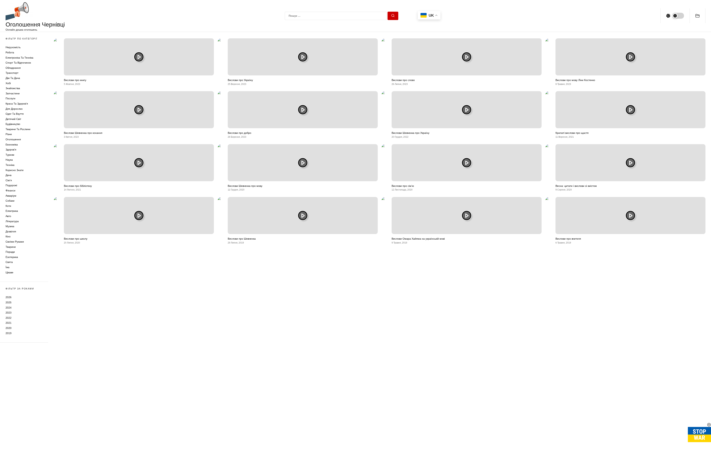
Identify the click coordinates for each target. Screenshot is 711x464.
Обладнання (13, 67)
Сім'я (9, 180)
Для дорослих (14, 108)
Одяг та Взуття (15, 113)
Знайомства (13, 88)
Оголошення (13, 139)
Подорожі (11, 185)
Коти (8, 205)
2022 (8, 317)
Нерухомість (13, 47)
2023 (8, 312)
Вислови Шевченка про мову (245, 185)
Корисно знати (15, 170)
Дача (8, 175)
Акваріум (11, 195)
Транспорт (12, 72)
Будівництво (13, 123)
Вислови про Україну (240, 80)
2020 (8, 328)
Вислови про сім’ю (403, 185)
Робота (10, 52)
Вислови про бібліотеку (78, 185)
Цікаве (9, 272)
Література (12, 221)
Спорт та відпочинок (18, 62)
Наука (9, 159)
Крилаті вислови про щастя (572, 132)
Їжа (7, 267)
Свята (9, 262)
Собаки (10, 200)
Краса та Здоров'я (17, 103)
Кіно (8, 236)
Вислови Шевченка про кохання (83, 132)
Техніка (10, 164)
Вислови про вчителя (568, 238)
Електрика (12, 210)
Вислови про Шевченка (242, 238)
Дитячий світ (13, 118)
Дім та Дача (13, 78)
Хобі (8, 83)
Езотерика (12, 257)
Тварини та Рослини (18, 129)
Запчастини (13, 93)
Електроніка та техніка (19, 57)
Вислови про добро (239, 132)
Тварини (11, 246)
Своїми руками (15, 241)
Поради (10, 251)
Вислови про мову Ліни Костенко (575, 80)
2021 (8, 322)
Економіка (12, 144)
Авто (8, 216)
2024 (8, 307)
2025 (8, 302)
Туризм (10, 154)
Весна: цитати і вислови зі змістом (576, 185)
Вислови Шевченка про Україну (410, 132)
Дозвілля (11, 231)
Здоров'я (11, 149)
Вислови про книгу (75, 80)
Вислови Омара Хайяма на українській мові (418, 238)
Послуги (10, 98)
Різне (9, 134)
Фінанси (10, 190)
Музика (10, 226)
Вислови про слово (403, 80)
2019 (8, 333)
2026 (8, 297)
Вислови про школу (75, 238)
